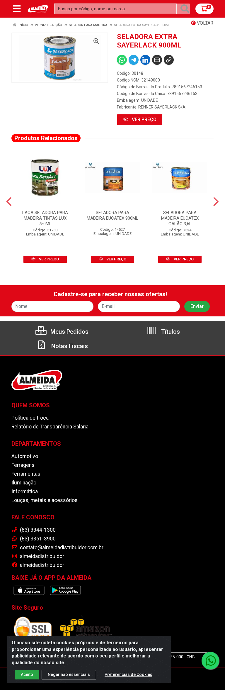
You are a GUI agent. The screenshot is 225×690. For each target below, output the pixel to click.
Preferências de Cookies (128, 674)
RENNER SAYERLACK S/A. (162, 107)
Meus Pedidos (68, 331)
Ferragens (23, 465)
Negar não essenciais (69, 674)
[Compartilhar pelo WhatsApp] (122, 60)
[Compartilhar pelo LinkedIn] (145, 60)
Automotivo (24, 456)
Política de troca (30, 418)
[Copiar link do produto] (169, 60)
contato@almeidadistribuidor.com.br (61, 547)
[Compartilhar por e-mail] (157, 60)
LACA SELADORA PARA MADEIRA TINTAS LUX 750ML (45, 218)
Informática (24, 491)
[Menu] (16, 9)
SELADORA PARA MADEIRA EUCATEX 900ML (112, 215)
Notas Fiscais (69, 346)
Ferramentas (25, 474)
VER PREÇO (143, 119)
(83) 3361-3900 (37, 539)
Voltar (204, 23)
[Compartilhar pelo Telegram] (134, 60)
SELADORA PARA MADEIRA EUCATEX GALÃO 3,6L (180, 218)
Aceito (27, 674)
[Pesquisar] (185, 9)
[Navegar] (9, 202)
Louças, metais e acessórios (44, 500)
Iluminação (23, 483)
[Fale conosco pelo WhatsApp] (210, 660)
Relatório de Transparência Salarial (50, 427)
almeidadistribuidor (41, 556)
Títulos (170, 331)
